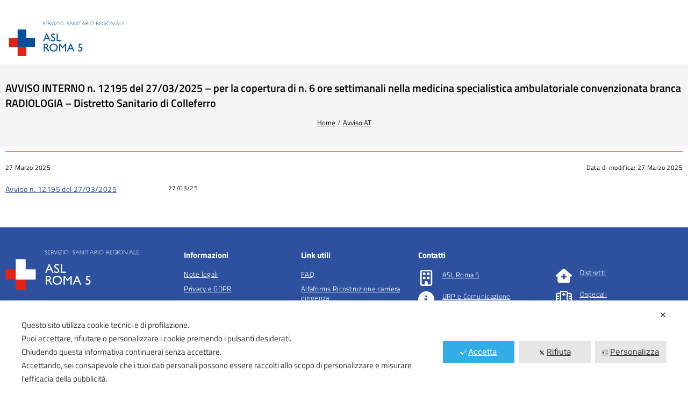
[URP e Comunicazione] (426, 299)
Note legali (201, 274)
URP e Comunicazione (476, 296)
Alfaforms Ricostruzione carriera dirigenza (350, 293)
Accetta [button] (482, 352)
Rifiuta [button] (559, 352)
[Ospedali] (564, 297)
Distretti (593, 272)
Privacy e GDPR (207, 288)
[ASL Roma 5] (426, 278)
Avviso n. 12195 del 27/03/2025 (61, 189)
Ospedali (593, 294)
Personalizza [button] (634, 352)
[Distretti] (564, 276)
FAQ (307, 274)
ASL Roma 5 (460, 274)
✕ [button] (663, 315)
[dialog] (344, 358)
